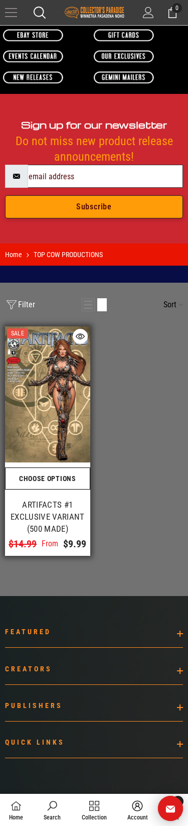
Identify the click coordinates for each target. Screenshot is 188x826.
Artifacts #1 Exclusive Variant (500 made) (48, 517)
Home (13, 255)
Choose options (47, 479)
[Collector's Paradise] (33, 35)
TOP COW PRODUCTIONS (68, 255)
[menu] (11, 13)
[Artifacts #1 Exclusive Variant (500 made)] (47, 394)
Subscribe (94, 206)
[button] (88, 304)
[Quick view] (80, 336)
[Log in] (148, 12)
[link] (52, 810)
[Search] (40, 13)
